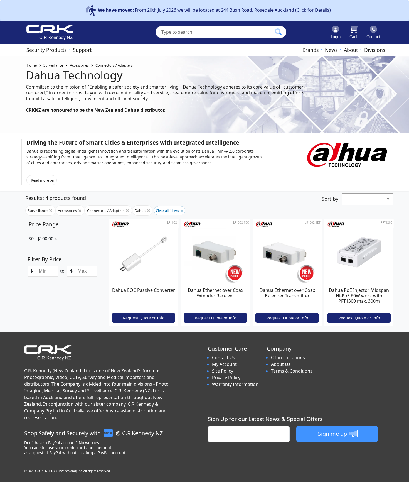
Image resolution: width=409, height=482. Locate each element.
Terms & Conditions (291, 371)
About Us (280, 364)
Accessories (79, 65)
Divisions (374, 50)
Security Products (46, 50)
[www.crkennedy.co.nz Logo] (47, 32)
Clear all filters (168, 210)
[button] (145, 154)
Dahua (140, 210)
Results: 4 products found (55, 198)
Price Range (44, 224)
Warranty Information (235, 384)
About (351, 50)
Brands (310, 50)
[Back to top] (401, 474)
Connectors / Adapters (114, 65)
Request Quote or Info (143, 317)
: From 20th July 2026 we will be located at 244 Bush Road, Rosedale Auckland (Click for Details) (214, 10)
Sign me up (333, 433)
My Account (224, 364)
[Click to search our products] (278, 31)
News (331, 50)
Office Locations (288, 357)
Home (32, 65)
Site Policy (222, 371)
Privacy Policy (226, 378)
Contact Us (223, 357)
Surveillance (53, 65)
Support (82, 50)
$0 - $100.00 (43, 239)
